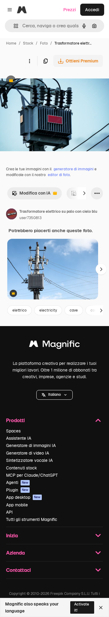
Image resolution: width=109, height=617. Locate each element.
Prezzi (69, 9)
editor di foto (59, 174)
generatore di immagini (74, 169)
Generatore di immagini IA (31, 445)
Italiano (54, 394)
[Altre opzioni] (29, 61)
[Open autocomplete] (13, 26)
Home (11, 43)
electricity (48, 310)
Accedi (92, 9)
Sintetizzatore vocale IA (29, 460)
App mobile (17, 505)
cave (74, 310)
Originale (40, 81)
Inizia (12, 535)
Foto (44, 43)
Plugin (17, 490)
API (9, 512)
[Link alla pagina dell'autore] (11, 214)
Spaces (13, 431)
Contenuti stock (21, 468)
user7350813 (30, 217)
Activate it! (81, 607)
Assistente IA (18, 438)
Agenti (17, 482)
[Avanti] (84, 193)
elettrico (19, 310)
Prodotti (15, 420)
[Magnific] (54, 345)
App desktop (23, 497)
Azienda (15, 552)
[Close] (101, 607)
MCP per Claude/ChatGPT (32, 475)
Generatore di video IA (27, 453)
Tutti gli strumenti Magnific (31, 519)
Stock (28, 43)
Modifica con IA (31, 194)
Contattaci (18, 570)
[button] (54, 395)
